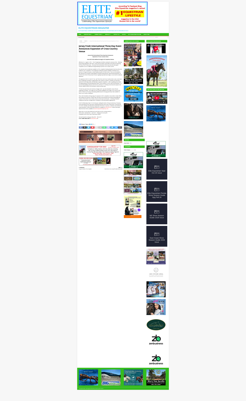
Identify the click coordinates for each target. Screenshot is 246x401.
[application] (156, 98)
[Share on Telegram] (112, 127)
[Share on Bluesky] (116, 127)
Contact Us (116, 34)
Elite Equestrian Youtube (134, 34)
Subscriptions (87, 34)
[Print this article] (100, 127)
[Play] (148, 102)
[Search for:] (160, 37)
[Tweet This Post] (85, 127)
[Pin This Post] (92, 127)
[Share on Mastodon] (108, 127)
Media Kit (107, 34)
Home (79, 34)
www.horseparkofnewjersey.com (101, 108)
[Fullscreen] (165, 102)
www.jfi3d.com (108, 107)
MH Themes (101, 398)
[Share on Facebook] (81, 127)
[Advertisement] (133, 228)
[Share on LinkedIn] (89, 127)
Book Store (146, 34)
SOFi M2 (124, 34)
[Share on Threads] (120, 127)
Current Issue (98, 34)
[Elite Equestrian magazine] (112, 24)
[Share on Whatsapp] (104, 127)
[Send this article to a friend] (96, 127)
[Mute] (163, 102)
